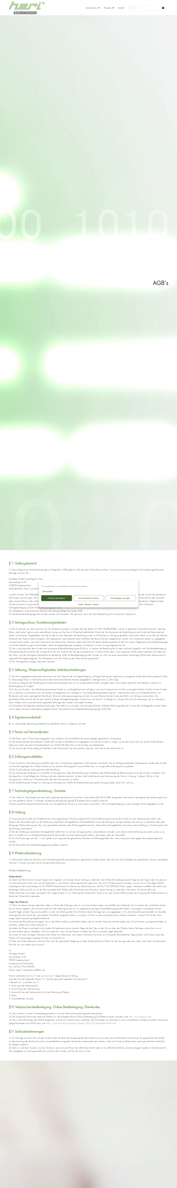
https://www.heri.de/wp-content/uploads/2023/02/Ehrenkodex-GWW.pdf (81, 1023)
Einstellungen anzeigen (120, 598)
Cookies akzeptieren (56, 598)
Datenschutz (87, 604)
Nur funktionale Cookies (88, 598)
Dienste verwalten (48, 591)
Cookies (80, 604)
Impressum (96, 604)
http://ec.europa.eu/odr (140, 1016)
